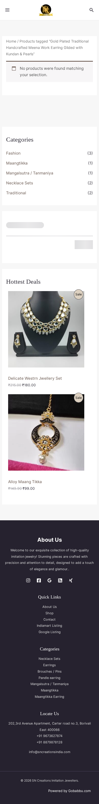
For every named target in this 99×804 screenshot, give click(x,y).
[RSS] (60, 580)
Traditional (16, 192)
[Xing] (71, 580)
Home (11, 41)
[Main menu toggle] (7, 10)
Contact (49, 619)
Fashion (13, 153)
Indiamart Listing (49, 626)
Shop (49, 613)
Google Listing (50, 632)
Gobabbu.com (79, 791)
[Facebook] (39, 580)
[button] (91, 10)
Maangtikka (17, 163)
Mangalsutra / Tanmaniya (29, 173)
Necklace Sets (19, 183)
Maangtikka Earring (49, 697)
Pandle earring (49, 678)
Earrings (49, 665)
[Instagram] (28, 580)
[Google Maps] (49, 580)
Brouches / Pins (50, 671)
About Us (49, 607)
